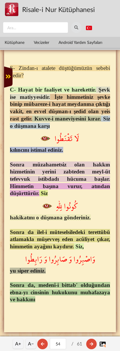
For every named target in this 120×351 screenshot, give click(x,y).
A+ (18, 343)
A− (31, 343)
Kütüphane (14, 42)
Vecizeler (41, 42)
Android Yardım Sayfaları (80, 42)
